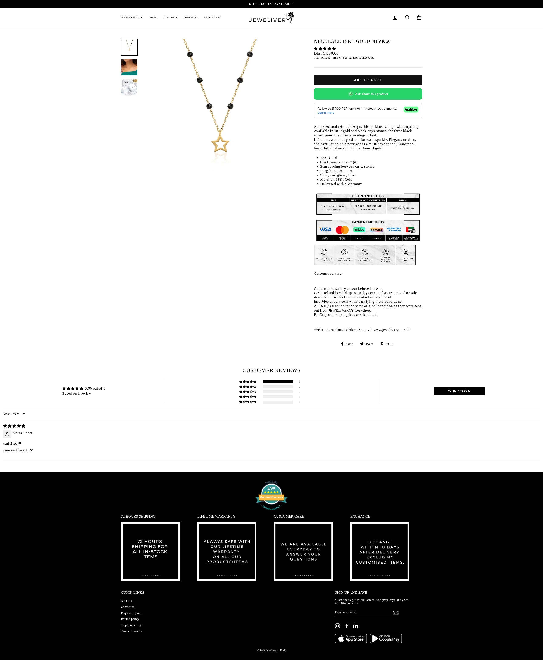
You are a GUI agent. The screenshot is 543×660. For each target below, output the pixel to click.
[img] (14, 426)
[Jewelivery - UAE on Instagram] (337, 625)
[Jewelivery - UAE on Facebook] (346, 625)
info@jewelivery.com (331, 301)
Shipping (191, 17)
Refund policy (130, 619)
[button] (325, 49)
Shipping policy (131, 625)
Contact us (213, 17)
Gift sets (170, 17)
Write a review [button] (459, 391)
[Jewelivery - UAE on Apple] (351, 639)
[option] (271, 4)
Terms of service (131, 631)
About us (126, 600)
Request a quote (131, 613)
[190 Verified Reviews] (271, 512)
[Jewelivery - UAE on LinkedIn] (355, 625)
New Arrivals (132, 17)
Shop (152, 17)
